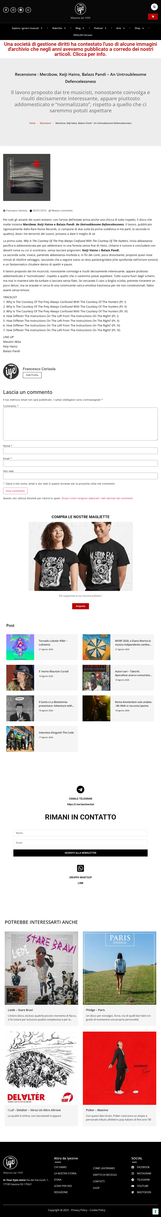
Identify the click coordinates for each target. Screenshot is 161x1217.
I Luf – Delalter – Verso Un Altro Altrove (34, 1110)
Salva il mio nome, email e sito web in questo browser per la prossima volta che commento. (60, 483)
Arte (118, 28)
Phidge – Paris (95, 1010)
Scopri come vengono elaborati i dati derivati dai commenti (97, 498)
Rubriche (57, 28)
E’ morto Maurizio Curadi (54, 671)
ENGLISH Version (83, 35)
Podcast (98, 28)
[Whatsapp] (28, 10)
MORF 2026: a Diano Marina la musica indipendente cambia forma (133, 644)
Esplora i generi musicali (25, 28)
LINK (80, 883)
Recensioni (45, 123)
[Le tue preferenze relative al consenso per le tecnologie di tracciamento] (155, 1211)
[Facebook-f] (6, 10)
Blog (78, 28)
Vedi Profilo (32, 375)
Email (7, 458)
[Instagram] (13, 10)
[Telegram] (20, 10)
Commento (10, 406)
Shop (137, 28)
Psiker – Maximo (97, 1110)
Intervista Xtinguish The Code (56, 732)
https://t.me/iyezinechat (80, 804)
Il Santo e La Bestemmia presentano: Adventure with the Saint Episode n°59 (55, 705)
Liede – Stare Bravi (20, 1010)
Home (32, 123)
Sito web (8, 471)
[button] (154, 6)
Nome (7, 446)
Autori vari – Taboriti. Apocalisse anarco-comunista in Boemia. (132, 675)
